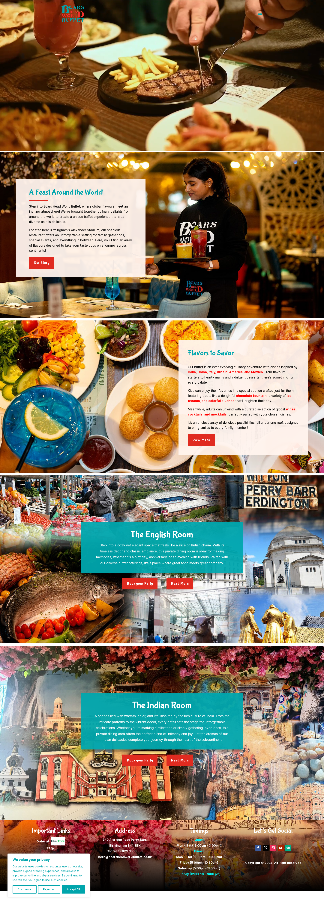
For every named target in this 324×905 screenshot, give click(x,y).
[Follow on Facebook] (258, 848)
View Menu (201, 440)
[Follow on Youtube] (281, 848)
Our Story (42, 263)
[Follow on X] (266, 848)
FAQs (51, 848)
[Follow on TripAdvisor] (288, 848)
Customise (25, 889)
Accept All (73, 889)
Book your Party (140, 583)
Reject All (49, 889)
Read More (180, 583)
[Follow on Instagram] (273, 848)
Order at (43, 841)
